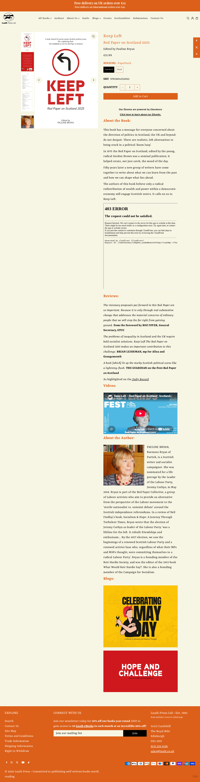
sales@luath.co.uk (162, 751)
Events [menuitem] (108, 18)
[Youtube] (23, 762)
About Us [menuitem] (72, 18)
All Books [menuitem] (44, 18)
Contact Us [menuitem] (157, 18)
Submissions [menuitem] (140, 18)
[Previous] (39, 80)
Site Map (10, 731)
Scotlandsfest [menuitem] (122, 18)
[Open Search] (188, 18)
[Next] (93, 80)
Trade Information (17, 741)
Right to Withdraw (17, 751)
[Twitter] (17, 762)
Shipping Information (19, 746)
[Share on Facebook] (196, 40)
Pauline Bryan (125, 49)
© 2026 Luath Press (17, 771)
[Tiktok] (28, 762)
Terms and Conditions (19, 736)
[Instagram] (12, 762)
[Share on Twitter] (196, 47)
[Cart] (197, 18)
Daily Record (140, 379)
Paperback (109, 69)
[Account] (192, 18)
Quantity (110, 87)
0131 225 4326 (159, 746)
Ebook (119, 69)
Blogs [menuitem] (95, 18)
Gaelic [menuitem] (86, 18)
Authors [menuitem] (59, 18)
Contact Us (12, 726)
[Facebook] (6, 762)
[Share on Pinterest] (196, 54)
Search (9, 721)
